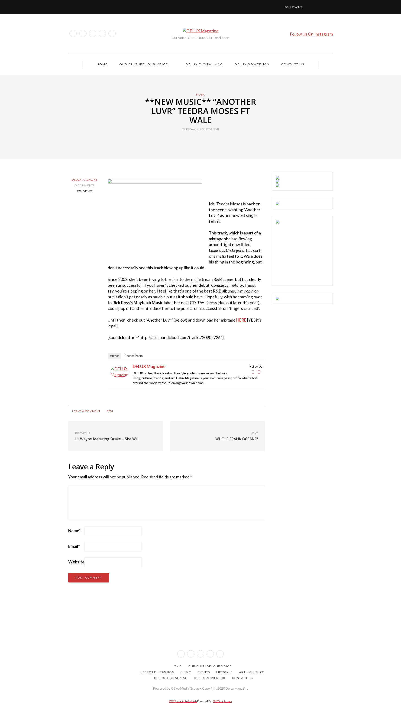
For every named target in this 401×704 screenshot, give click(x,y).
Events (203, 672)
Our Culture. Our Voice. (144, 64)
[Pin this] (209, 140)
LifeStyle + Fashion (157, 672)
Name (74, 530)
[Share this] (192, 140)
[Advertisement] (310, 253)
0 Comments (84, 185)
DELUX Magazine (84, 179)
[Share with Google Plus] (203, 140)
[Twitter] (259, 372)
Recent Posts (133, 356)
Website (76, 561)
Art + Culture (251, 672)
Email (74, 546)
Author (114, 356)
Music (200, 94)
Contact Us (292, 64)
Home (102, 64)
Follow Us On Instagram (311, 33)
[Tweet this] (197, 140)
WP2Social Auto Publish (183, 701)
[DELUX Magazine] (119, 371)
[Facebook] (253, 372)
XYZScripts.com (222, 701)
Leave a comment (85, 411)
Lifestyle (224, 672)
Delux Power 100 (252, 64)
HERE (241, 319)
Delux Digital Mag (204, 64)
